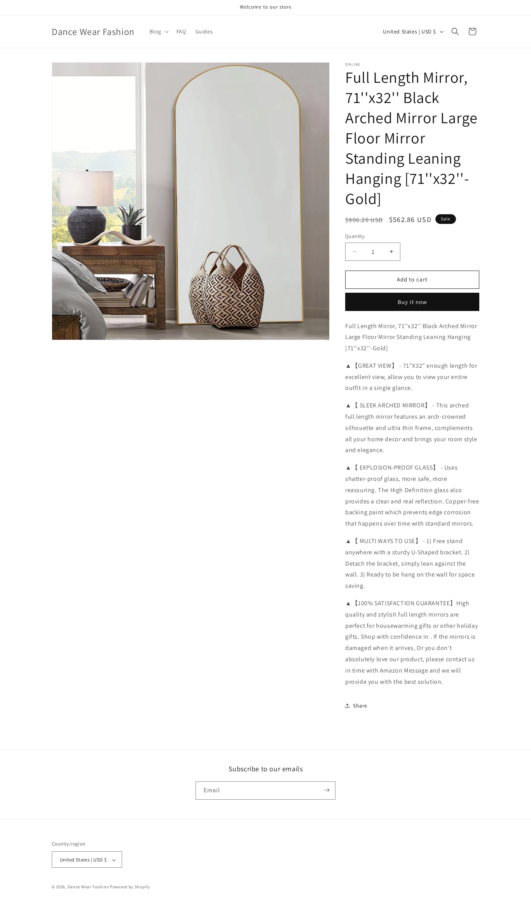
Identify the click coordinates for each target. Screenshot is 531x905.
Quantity (355, 236)
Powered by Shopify (130, 887)
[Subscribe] (326, 790)
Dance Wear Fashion (88, 887)
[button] (158, 31)
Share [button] (360, 705)
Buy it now (412, 302)
